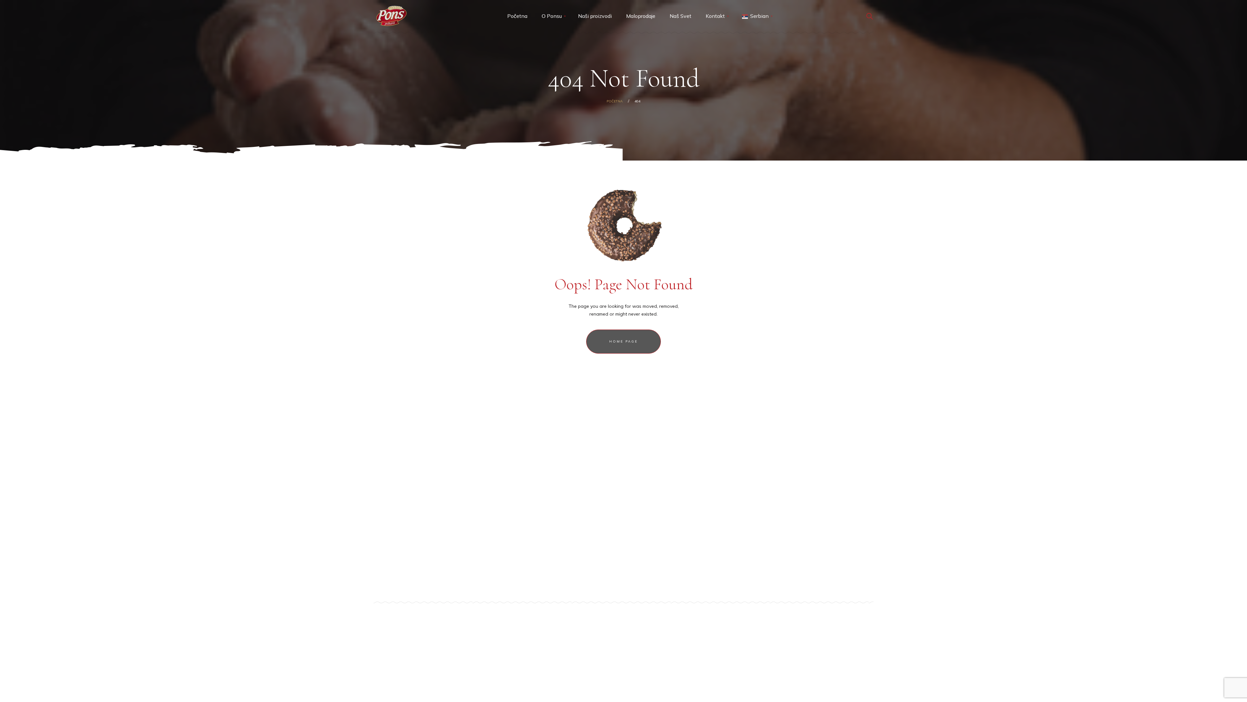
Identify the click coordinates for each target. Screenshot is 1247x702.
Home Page (623, 341)
